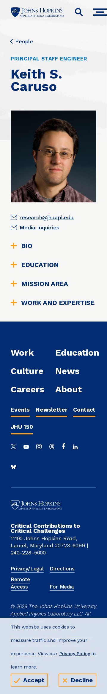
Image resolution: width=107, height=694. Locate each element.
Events (20, 409)
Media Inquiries (39, 227)
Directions (62, 569)
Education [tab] (40, 264)
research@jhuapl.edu (47, 217)
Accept (33, 680)
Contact (84, 409)
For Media (62, 587)
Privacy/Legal (27, 569)
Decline (82, 680)
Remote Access (20, 583)
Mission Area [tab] (44, 283)
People (24, 41)
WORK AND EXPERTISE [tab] (58, 302)
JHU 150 (22, 426)
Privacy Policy (74, 653)
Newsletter (51, 409)
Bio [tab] (26, 246)
